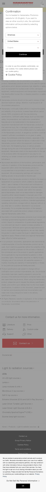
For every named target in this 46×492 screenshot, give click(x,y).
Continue (23, 54)
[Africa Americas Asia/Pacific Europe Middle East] (23, 35)
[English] (23, 48)
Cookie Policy (15, 75)
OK (23, 486)
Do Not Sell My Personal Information (22, 481)
